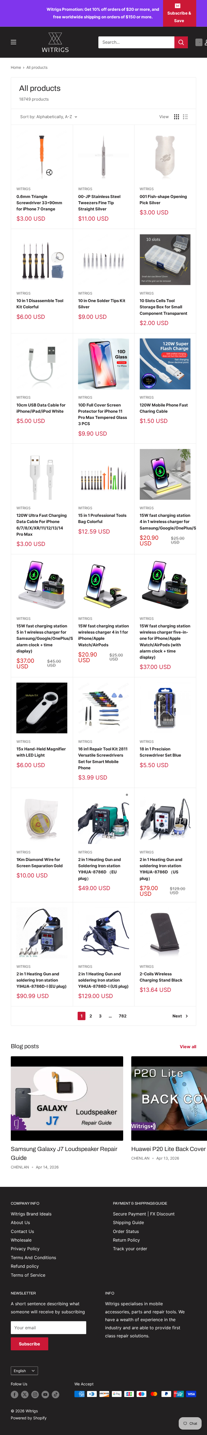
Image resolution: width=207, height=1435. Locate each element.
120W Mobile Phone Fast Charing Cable (164, 408)
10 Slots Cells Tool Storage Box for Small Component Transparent (163, 307)
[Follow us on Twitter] (25, 1394)
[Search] (181, 42)
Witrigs (23, 189)
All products (36, 67)
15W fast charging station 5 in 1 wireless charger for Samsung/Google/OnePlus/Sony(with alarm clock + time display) (41, 638)
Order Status (126, 1231)
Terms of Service (28, 1275)
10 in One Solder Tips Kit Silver (101, 303)
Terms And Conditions (33, 1257)
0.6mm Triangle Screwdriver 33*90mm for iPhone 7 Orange (39, 203)
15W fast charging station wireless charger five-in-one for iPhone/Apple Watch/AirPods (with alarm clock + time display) (165, 641)
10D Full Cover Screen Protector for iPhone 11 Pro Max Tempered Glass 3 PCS (102, 414)
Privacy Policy (25, 1248)
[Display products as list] (185, 116)
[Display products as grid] (176, 116)
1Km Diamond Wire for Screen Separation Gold (39, 862)
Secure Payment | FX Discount (144, 1214)
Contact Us (22, 1231)
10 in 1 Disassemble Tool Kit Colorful (39, 303)
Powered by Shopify (29, 1418)
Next (177, 1016)
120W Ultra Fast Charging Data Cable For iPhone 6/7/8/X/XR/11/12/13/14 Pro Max (41, 525)
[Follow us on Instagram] (35, 1394)
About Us (20, 1222)
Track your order (130, 1248)
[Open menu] (13, 42)
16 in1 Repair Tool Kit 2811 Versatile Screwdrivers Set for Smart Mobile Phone (102, 758)
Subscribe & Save (179, 17)
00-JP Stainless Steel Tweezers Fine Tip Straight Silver (99, 203)
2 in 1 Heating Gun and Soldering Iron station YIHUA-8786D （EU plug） (99, 869)
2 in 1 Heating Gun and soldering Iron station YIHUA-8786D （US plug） (161, 869)
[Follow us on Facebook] (14, 1394)
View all (188, 1046)
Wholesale (21, 1240)
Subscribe (29, 1344)
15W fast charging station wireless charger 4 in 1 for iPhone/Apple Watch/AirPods (103, 635)
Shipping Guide (128, 1222)
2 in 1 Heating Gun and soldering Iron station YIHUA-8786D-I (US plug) (103, 980)
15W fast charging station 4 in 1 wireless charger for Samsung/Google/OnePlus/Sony (165, 522)
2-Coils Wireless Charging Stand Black (161, 977)
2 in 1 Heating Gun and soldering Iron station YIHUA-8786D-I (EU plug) (41, 980)
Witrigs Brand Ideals (31, 1214)
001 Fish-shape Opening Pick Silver (163, 199)
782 (122, 1016)
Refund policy (25, 1266)
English (20, 1371)
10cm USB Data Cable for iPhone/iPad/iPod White (40, 408)
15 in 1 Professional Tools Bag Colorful (102, 518)
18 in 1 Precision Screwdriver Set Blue (160, 752)
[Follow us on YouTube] (45, 1394)
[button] (198, 42)
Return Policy (126, 1240)
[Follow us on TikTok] (55, 1394)
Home (16, 67)
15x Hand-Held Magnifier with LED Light (41, 752)
